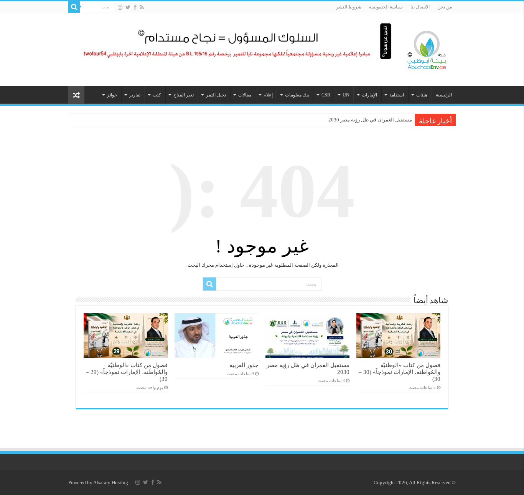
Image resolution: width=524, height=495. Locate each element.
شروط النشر (348, 7)
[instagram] (120, 7)
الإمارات (369, 95)
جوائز (112, 95)
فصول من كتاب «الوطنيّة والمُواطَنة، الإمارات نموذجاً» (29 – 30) (127, 372)
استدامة (396, 95)
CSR (325, 95)
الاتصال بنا (420, 7)
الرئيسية (444, 95)
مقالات (244, 95)
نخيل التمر (216, 95)
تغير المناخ (183, 95)
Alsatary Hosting (110, 482)
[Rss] (142, 7)
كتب (157, 95)
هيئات (421, 95)
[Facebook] (135, 7)
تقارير (134, 95)
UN (346, 95)
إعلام (268, 95)
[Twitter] (128, 7)
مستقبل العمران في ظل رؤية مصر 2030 (370, 120)
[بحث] (74, 7)
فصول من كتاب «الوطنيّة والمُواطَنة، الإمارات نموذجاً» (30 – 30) (399, 372)
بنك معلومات (297, 95)
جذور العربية (244, 365)
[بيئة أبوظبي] (427, 48)
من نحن (444, 7)
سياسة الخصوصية (386, 7)
